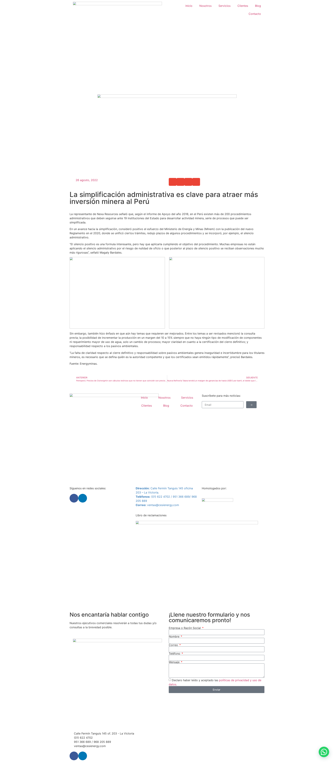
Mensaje (174, 662)
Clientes (242, 5)
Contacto (255, 13)
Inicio (188, 5)
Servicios (224, 5)
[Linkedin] (82, 498)
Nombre (174, 636)
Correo (174, 645)
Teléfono (175, 653)
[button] (173, 182)
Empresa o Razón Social (185, 628)
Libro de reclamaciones (151, 515)
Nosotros (205, 5)
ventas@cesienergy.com (163, 505)
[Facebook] (74, 498)
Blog (258, 5)
